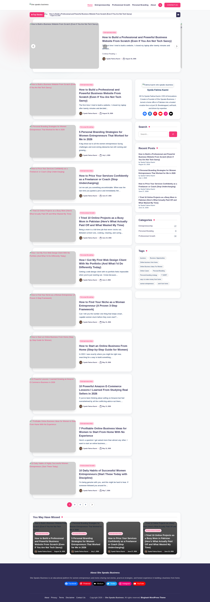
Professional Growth (87, 213)
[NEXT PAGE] (92, 504)
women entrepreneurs (147, 283)
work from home (163, 283)
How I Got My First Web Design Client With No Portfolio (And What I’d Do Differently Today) (102, 263)
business (143, 258)
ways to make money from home (150, 279)
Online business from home (149, 262)
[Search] (173, 134)
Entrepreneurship (110, 32)
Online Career (144, 271)
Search (143, 126)
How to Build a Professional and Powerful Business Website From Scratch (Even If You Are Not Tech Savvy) (90, 14)
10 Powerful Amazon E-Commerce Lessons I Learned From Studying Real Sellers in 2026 (103, 390)
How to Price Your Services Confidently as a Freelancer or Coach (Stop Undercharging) (103, 179)
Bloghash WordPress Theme (153, 598)
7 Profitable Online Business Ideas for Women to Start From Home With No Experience (103, 432)
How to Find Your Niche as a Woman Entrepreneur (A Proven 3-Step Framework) (102, 306)
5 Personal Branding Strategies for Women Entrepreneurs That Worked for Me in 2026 (103, 135)
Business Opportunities (157, 258)
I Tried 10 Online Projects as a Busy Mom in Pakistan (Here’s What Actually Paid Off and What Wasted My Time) (103, 221)
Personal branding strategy (148, 275)
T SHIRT (164, 275)
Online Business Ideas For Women (151, 266)
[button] (172, 5)
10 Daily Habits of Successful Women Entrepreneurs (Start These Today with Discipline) (103, 474)
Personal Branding (86, 127)
